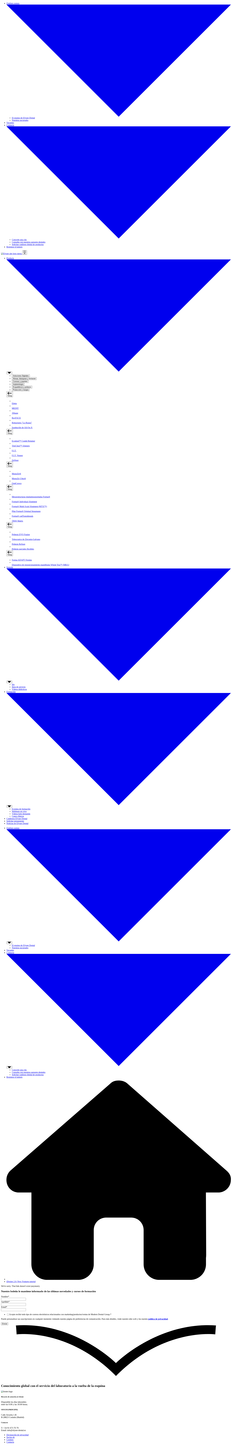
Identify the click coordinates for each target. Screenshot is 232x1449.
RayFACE (16, 418)
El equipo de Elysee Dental (23, 118)
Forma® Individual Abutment (24, 501)
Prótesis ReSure (18, 544)
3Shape (15, 413)
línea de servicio (19, 687)
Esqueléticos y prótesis (22, 387)
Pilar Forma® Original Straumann (26, 511)
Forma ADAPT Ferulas (22, 560)
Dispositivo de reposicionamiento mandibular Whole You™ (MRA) (40, 565)
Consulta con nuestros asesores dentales (28, 242)
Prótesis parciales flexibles (23, 549)
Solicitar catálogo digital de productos (28, 244)
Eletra (14, 403)
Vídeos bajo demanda (21, 814)
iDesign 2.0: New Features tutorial (21, 1281)
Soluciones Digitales (21, 376)
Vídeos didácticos (19, 689)
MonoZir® (16, 474)
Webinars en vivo (19, 811)
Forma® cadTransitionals (22, 516)
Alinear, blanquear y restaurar (24, 379)
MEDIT (15, 408)
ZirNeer (15, 460)
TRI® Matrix (17, 521)
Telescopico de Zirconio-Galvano (26, 539)
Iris (13, 684)
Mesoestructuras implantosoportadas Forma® (31, 497)
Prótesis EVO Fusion (21, 534)
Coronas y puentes (20, 381)
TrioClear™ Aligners (21, 446)
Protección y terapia (20, 390)
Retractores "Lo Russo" (22, 423)
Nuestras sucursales (20, 120)
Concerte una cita (19, 240)
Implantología (18, 384)
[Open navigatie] (24, 252)
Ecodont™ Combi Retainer (23, 441)
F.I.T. (14, 451)
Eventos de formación (21, 809)
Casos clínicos (18, 816)
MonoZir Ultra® (19, 478)
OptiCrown (16, 483)
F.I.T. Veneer (17, 455)
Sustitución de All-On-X (22, 427)
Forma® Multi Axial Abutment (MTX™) (29, 506)
